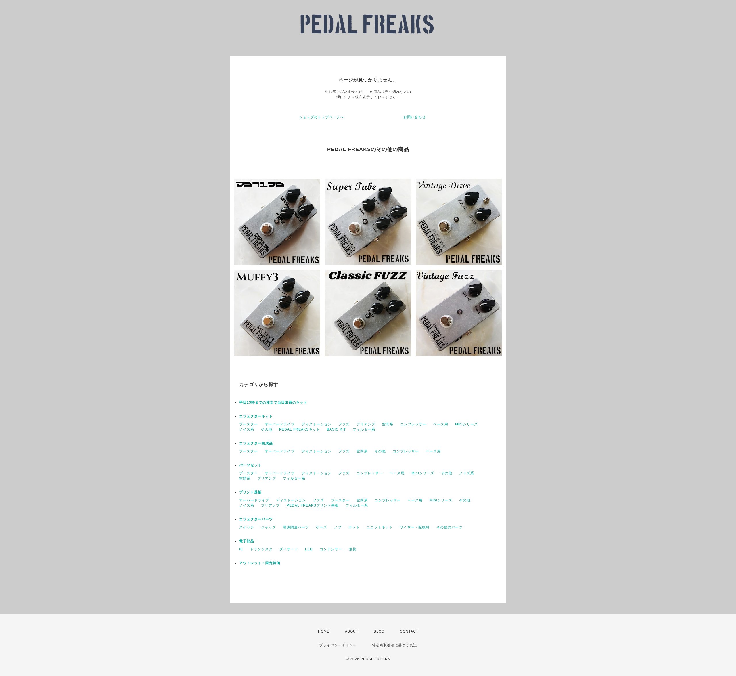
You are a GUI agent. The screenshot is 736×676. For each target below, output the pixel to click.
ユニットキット (380, 527)
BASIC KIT (336, 429)
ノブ (338, 527)
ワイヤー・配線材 (415, 527)
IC (241, 549)
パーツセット (250, 465)
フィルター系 (364, 429)
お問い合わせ (414, 117)
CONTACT (409, 631)
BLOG (379, 631)
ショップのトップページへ (321, 117)
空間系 (387, 424)
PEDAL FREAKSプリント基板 (313, 505)
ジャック (268, 527)
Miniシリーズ (466, 424)
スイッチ (246, 527)
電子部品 (246, 541)
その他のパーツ (449, 527)
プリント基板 (250, 492)
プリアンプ (365, 424)
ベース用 (440, 424)
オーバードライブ (280, 424)
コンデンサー (331, 549)
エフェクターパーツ (256, 519)
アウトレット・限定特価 (259, 563)
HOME (323, 631)
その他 (266, 429)
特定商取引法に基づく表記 (394, 645)
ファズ (344, 424)
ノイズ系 (246, 429)
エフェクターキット (256, 416)
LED (309, 549)
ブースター (248, 424)
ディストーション (316, 424)
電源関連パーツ (296, 527)
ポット (354, 527)
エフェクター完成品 (256, 443)
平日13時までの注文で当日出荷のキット (273, 402)
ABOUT (351, 631)
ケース (321, 527)
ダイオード (288, 549)
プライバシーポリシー (337, 645)
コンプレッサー (413, 424)
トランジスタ (261, 549)
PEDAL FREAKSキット (299, 429)
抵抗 (352, 549)
